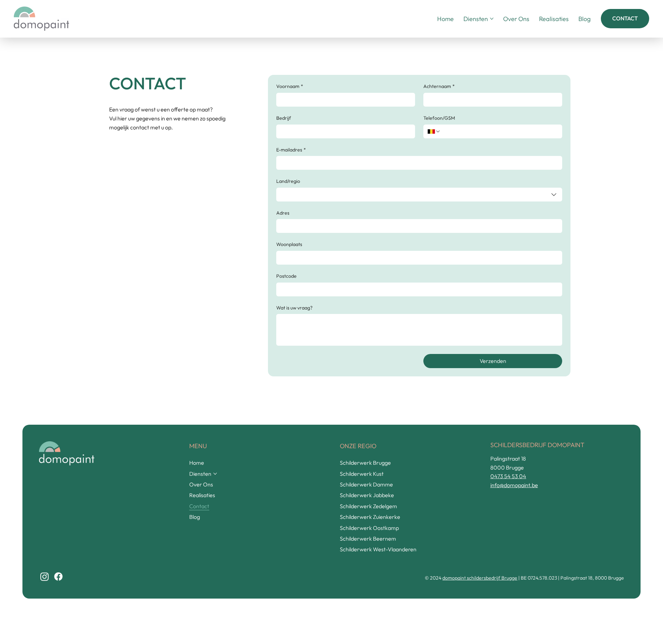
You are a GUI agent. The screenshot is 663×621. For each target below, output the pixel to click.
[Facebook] (58, 576)
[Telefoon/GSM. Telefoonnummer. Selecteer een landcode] (434, 131)
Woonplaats (289, 244)
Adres (282, 213)
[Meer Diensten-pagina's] (491, 18)
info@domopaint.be (514, 485)
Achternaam (439, 86)
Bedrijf (283, 118)
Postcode (286, 276)
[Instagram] (44, 576)
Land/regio (288, 181)
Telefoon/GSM (439, 118)
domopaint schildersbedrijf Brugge (479, 578)
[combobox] (419, 194)
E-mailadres (291, 150)
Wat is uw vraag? (294, 308)
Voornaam (289, 86)
